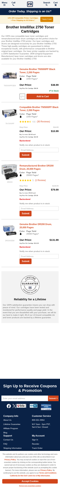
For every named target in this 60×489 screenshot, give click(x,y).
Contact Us (8, 440)
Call (13, 2)
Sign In (35, 440)
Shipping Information (12, 448)
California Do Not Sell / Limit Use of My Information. (30, 476)
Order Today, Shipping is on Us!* (30, 11)
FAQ (5, 444)
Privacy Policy (10, 460)
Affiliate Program (10, 428)
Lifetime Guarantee (11, 424)
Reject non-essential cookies (30, 486)
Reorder (35, 444)
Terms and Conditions (48, 473)
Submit (25, 155)
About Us (7, 420)
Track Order (37, 448)
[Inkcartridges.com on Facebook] (9, 407)
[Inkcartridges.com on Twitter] (14, 407)
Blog (5, 432)
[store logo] (30, 4)
